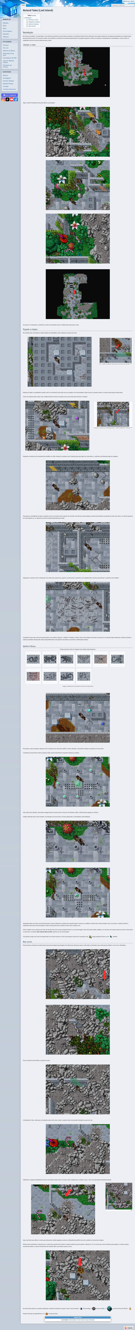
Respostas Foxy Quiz (8, 54)
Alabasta (91, 1320)
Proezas (6, 45)
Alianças (6, 37)
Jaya (87, 1320)
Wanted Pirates (8, 83)
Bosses (5, 75)
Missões (6, 23)
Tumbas (5, 86)
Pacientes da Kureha (7, 66)
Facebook (16, 99)
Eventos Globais (8, 81)
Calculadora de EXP (10, 58)
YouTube (12, 99)
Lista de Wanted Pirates (8, 61)
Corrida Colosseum (9, 89)
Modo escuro (126, 1)
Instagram (3, 99)
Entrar (132, 1)
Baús (4, 25)
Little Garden (72, 1320)
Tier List (5, 48)
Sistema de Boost (9, 51)
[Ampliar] (131, 363)
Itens (4, 28)
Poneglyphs (7, 78)
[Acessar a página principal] (10, 9)
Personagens (7, 31)
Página (23, 5)
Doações (6, 34)
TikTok (7, 99)
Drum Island (81, 1320)
